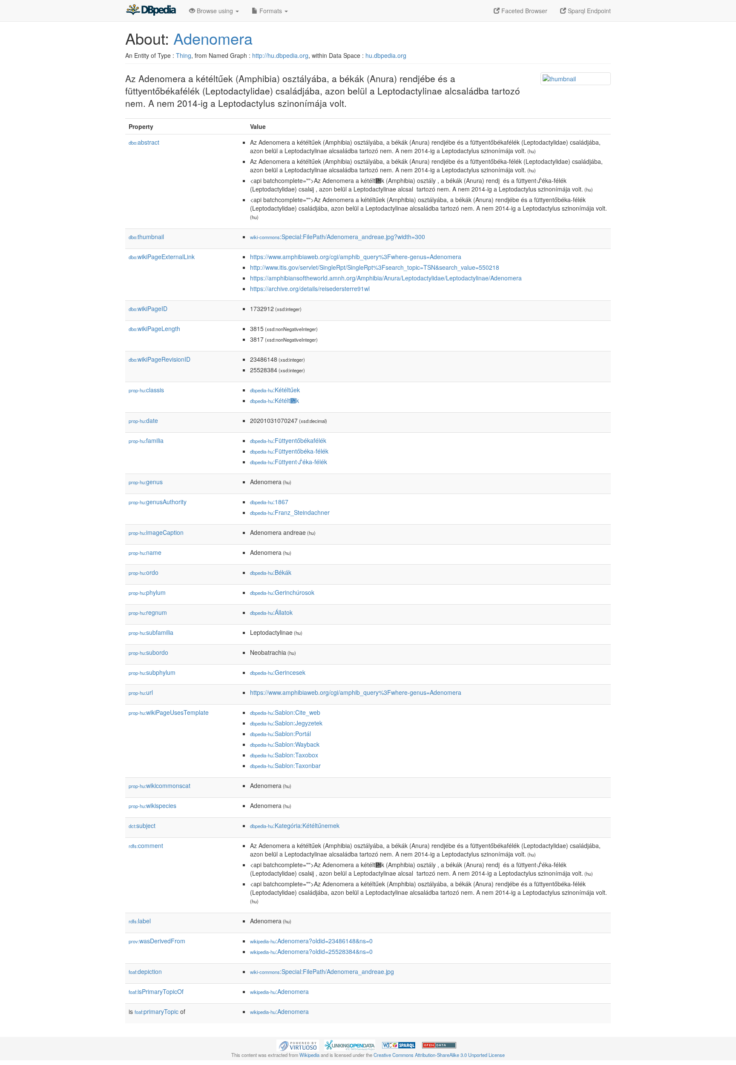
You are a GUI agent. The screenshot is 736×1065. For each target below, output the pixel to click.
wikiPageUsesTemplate (169, 712)
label (140, 921)
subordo (148, 652)
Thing (183, 55)
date (143, 420)
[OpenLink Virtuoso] (297, 1044)
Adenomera (213, 38)
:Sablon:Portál (280, 733)
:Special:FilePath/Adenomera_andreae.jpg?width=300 (337, 236)
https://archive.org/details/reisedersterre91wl (310, 288)
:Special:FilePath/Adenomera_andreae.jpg (322, 971)
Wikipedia (309, 1054)
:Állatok (271, 612)
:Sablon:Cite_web (285, 712)
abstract (144, 142)
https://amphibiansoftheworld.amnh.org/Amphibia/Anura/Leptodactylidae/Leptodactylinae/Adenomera (386, 278)
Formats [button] (271, 10)
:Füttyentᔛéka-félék (288, 461)
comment (146, 845)
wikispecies (152, 805)
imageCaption (156, 532)
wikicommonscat (159, 785)
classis (146, 389)
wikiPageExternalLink (162, 256)
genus (146, 481)
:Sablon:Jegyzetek (286, 723)
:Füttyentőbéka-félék (289, 451)
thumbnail (146, 236)
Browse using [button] (215, 10)
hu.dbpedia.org (385, 55)
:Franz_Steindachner (290, 512)
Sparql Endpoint (588, 10)
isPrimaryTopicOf (156, 991)
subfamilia (151, 632)
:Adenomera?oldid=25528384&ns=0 (311, 951)
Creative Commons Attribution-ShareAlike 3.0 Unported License (439, 1054)
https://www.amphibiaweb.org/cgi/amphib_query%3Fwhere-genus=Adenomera (355, 256)
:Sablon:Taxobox (284, 755)
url (141, 692)
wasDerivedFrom (157, 941)
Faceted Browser (523, 10)
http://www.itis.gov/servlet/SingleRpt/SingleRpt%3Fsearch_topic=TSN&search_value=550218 (374, 267)
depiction (145, 971)
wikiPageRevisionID (159, 359)
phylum (147, 592)
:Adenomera (279, 991)
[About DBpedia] (151, 10)
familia (146, 440)
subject (142, 825)
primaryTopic (156, 1011)
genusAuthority (158, 501)
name (145, 552)
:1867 (269, 501)
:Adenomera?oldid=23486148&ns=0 (311, 941)
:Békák (270, 572)
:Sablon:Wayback (284, 744)
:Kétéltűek (275, 389)
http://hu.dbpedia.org (280, 55)
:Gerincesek (277, 672)
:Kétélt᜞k (274, 400)
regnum (148, 612)
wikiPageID (148, 308)
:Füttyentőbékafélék (288, 440)
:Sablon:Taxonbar (285, 765)
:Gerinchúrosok (282, 592)
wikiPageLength (154, 328)
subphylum (152, 672)
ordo (143, 572)
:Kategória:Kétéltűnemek (294, 825)
